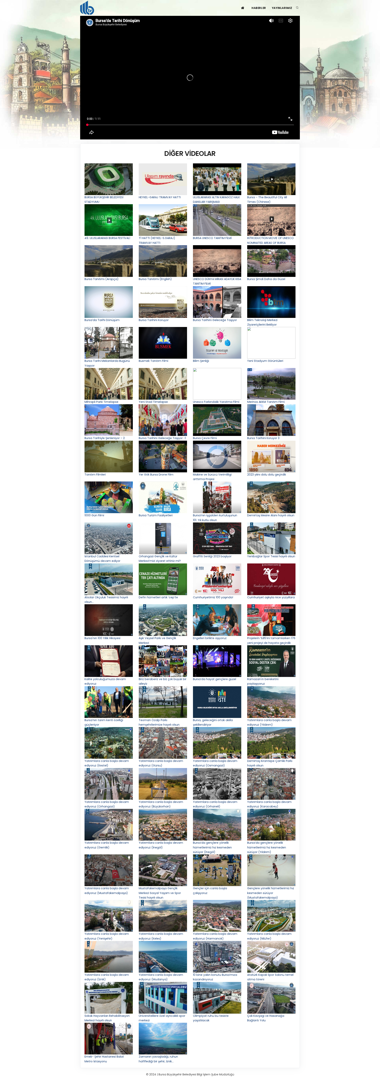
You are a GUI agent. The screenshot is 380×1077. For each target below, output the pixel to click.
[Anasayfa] (88, 8)
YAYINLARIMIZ (282, 8)
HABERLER (259, 8)
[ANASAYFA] (243, 8)
